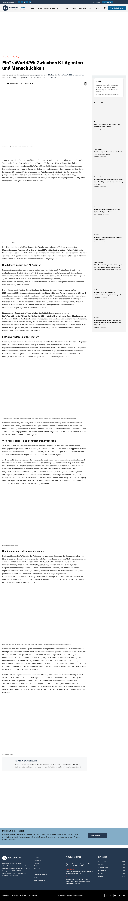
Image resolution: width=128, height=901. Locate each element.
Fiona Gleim (97, 297)
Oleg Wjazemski (98, 214)
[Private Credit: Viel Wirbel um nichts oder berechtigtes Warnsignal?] (109, 280)
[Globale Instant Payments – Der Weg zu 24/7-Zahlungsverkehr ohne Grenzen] (109, 253)
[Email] (34, 152)
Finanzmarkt (97, 176)
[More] (56, 152)
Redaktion (96, 156)
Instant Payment (98, 262)
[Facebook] (27, 2)
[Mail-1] (30, 2)
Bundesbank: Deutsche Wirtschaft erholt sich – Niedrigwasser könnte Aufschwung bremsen (108, 182)
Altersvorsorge (98, 149)
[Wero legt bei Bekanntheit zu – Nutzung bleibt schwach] (109, 225)
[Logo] (14, 8)
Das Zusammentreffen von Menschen (107, 94)
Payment (96, 234)
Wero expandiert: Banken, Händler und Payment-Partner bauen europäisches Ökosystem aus (107, 322)
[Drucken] (47, 152)
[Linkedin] (19, 2)
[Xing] (22, 2)
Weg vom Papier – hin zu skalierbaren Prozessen (107, 90)
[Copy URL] (51, 152)
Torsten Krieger (98, 129)
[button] (105, 8)
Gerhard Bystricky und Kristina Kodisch (104, 269)
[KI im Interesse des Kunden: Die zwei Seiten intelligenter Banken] (109, 197)
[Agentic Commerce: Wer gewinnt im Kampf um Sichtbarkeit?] (109, 112)
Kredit (95, 289)
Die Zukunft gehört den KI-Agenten (107, 85)
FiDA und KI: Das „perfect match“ (106, 87)
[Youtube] (24, 2)
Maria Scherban (12, 83)
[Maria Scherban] (4, 83)
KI (94, 121)
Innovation (6, 57)
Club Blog (16, 57)
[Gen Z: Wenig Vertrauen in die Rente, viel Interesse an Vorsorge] (109, 140)
